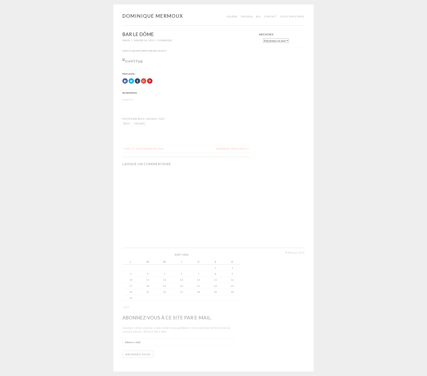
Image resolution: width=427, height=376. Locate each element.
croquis (139, 123)
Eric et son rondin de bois (143, 148)
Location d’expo (292, 16)
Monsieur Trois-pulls (233, 148)
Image (126, 40)
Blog (141, 118)
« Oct (125, 307)
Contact (270, 16)
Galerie (232, 16)
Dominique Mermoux (152, 16)
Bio (258, 16)
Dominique (165, 40)
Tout (161, 118)
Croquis (247, 16)
